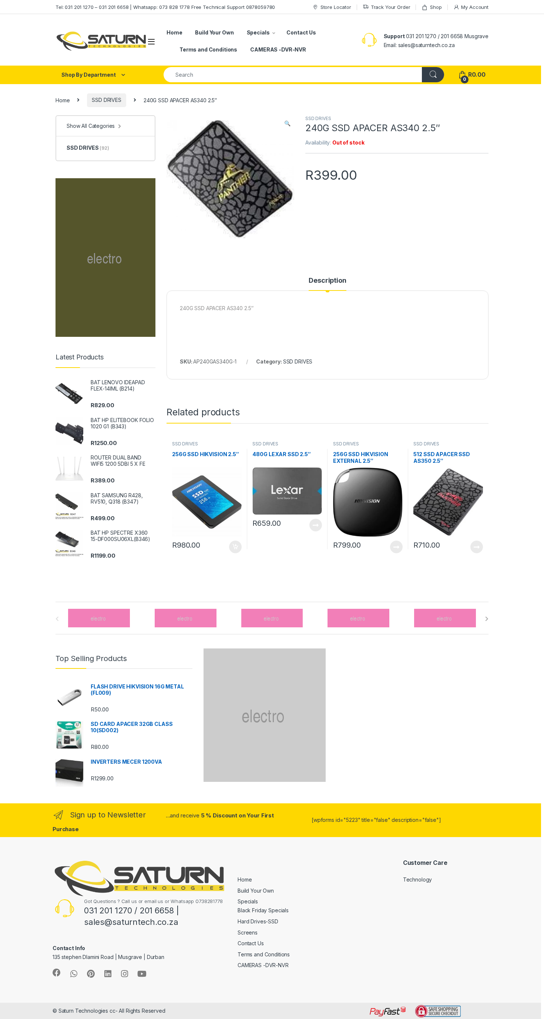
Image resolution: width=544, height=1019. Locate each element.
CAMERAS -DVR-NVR (278, 49)
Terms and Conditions (208, 49)
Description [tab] (327, 280)
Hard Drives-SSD (258, 921)
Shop (435, 7)
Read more (315, 525)
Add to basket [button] (233, 547)
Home (174, 32)
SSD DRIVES (106, 100)
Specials (258, 32)
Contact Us (301, 32)
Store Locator (335, 7)
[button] (287, 123)
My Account (474, 7)
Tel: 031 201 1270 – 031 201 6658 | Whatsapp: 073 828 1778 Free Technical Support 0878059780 (165, 7)
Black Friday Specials (263, 910)
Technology (417, 879)
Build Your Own (214, 32)
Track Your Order (390, 7)
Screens (248, 932)
